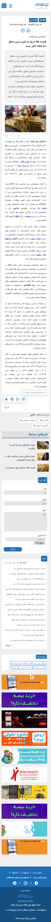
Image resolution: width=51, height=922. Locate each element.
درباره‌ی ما (25, 872)
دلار (14, 149)
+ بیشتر (8, 645)
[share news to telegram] (23, 399)
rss (16, 872)
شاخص (16, 208)
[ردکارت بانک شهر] (24, 720)
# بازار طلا (44, 420)
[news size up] (6, 135)
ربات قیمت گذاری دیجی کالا (20, 663)
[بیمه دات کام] (24, 700)
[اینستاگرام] (24, 883)
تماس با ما (37, 872)
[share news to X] (12, 399)
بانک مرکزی (41, 254)
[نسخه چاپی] (28, 30)
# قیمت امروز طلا (40, 425)
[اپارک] (24, 756)
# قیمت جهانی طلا (27, 420)
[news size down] (19, 135)
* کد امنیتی (42, 535)
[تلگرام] (35, 883)
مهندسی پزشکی (39, 668)
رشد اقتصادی (29, 285)
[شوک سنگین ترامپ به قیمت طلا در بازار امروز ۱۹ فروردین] (43, 456)
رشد (18, 165)
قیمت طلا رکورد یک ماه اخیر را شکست (22, 446)
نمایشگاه (14, 668)
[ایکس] (14, 883)
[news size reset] (12, 135)
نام (45, 488)
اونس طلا (25, 161)
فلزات (16, 216)
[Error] (6, 399)
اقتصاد (42, 20)
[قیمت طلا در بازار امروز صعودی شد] (43, 468)
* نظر (44, 510)
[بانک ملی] (24, 683)
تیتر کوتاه (14, 905)
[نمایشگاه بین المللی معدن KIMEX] (24, 793)
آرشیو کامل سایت (40, 877)
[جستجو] (4, 5)
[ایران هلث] (24, 775)
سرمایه (28, 216)
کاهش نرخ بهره (11, 238)
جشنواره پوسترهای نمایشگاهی (17, 877)
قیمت (43, 208)
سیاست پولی (36, 238)
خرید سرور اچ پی (26, 668)
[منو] (10, 6)
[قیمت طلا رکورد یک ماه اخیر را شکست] (43, 445)
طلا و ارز (33, 20)
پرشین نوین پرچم (39, 663)
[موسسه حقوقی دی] (24, 739)
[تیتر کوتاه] (42, 4)
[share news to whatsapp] (18, 399)
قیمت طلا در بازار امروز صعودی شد (20, 467)
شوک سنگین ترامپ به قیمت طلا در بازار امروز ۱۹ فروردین (20, 458)
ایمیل (44, 499)
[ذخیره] (23, 30)
